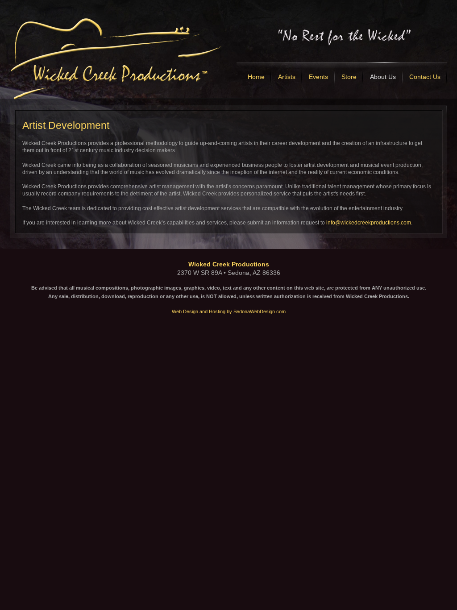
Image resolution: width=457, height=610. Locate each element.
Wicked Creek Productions (228, 264)
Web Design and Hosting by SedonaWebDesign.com (229, 311)
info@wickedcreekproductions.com (368, 223)
